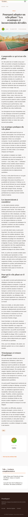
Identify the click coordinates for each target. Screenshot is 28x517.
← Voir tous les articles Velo (9, 456)
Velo (7, 6)
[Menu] (25, 1)
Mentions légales (11, 508)
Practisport (5, 499)
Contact (19, 508)
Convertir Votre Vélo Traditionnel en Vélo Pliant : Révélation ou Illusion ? (12, 483)
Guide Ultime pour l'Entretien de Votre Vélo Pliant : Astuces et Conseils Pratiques (13, 478)
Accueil (3, 6)
